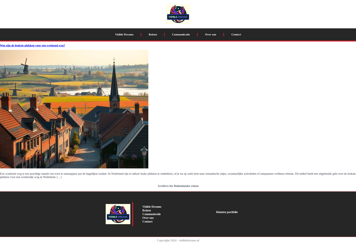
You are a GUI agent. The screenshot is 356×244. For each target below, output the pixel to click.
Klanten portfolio (227, 212)
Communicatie (181, 34)
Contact (236, 34)
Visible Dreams (124, 34)
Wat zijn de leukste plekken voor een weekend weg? (32, 45)
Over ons (210, 34)
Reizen (153, 34)
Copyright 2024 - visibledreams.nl (178, 240)
